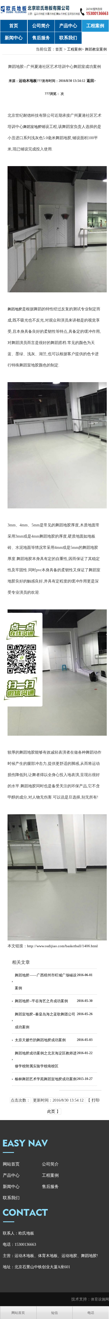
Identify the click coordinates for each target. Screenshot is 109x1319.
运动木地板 (28, 81)
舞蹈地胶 (15, 309)
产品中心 (68, 25)
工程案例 (95, 25)
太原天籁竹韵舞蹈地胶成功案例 (40, 1040)
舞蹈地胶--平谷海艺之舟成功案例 (41, 1001)
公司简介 (41, 25)
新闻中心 (14, 37)
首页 (13, 25)
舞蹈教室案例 (96, 49)
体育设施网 (100, 1299)
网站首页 (11, 1164)
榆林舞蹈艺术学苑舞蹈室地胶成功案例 (46, 1079)
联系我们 (68, 37)
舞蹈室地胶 (32, 127)
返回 (91, 81)
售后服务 (41, 37)
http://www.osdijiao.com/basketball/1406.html (62, 946)
